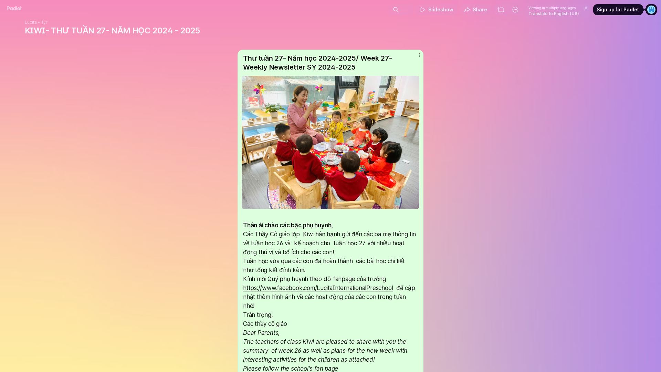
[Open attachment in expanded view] (330, 142)
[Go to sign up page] (651, 9)
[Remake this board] (501, 9)
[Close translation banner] (586, 8)
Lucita (31, 22)
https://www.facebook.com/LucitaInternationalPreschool (318, 288)
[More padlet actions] (515, 9)
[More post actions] (419, 55)
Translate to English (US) (553, 13)
